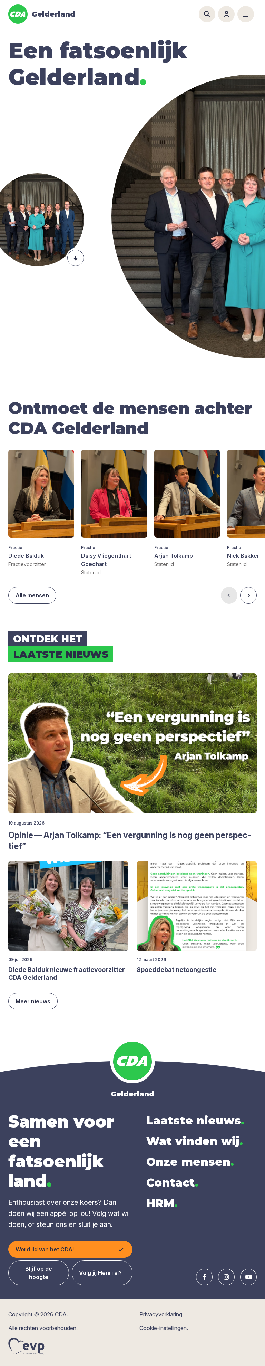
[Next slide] (248, 595)
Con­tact (172, 1182)
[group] (41, 509)
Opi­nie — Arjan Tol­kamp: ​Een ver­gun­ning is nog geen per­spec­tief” (129, 840)
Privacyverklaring (160, 1314)
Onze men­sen (190, 1162)
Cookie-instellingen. (163, 1328)
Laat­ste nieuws (195, 1120)
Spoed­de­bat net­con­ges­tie (176, 969)
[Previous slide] (229, 595)
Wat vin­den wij (194, 1141)
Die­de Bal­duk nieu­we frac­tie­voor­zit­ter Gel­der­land (66, 973)
